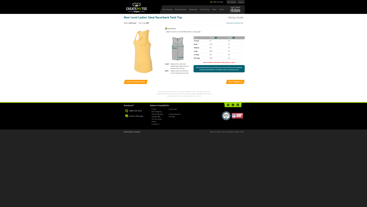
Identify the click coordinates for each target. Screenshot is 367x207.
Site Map (172, 116)
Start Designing (167, 9)
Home (154, 109)
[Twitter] (238, 105)
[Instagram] (228, 105)
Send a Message (136, 116)
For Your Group (204, 9)
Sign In (241, 2)
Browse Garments (180, 9)
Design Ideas (193, 9)
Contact (221, 9)
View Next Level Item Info (235, 23)
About (214, 9)
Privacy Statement (175, 114)
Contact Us (155, 124)
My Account (173, 109)
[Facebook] (233, 105)
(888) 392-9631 (217, 2)
